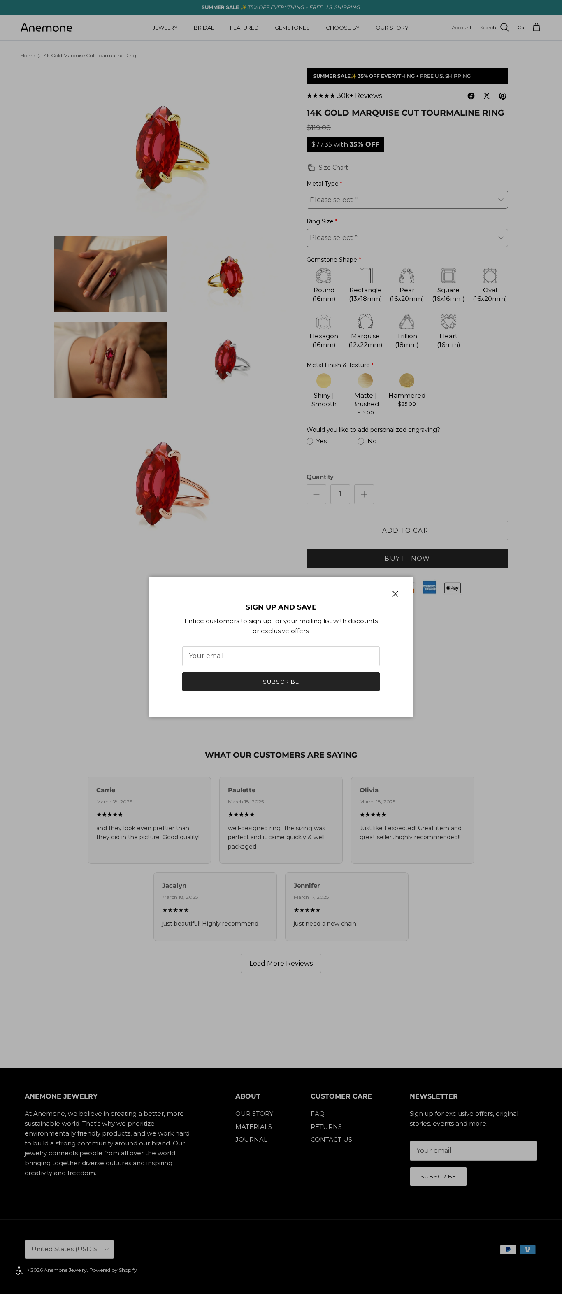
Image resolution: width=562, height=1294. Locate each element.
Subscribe (281, 681)
